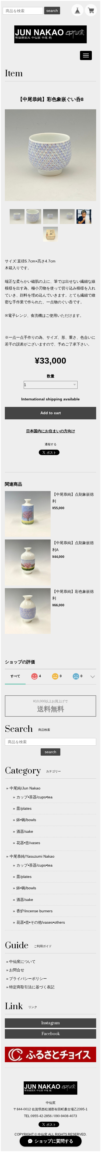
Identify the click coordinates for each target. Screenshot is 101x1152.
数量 (50, 376)
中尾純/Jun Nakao (25, 788)
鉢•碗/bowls (26, 820)
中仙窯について (22, 961)
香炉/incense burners (34, 911)
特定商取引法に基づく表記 (31, 987)
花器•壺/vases (28, 843)
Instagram (50, 1023)
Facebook (50, 1033)
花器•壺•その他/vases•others (40, 922)
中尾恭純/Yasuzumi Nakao (32, 856)
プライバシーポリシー (28, 978)
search (52, 10)
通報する (51, 444)
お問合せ (16, 970)
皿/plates (24, 808)
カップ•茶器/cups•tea (34, 797)
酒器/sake (24, 831)
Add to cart (50, 413)
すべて (15, 676)
